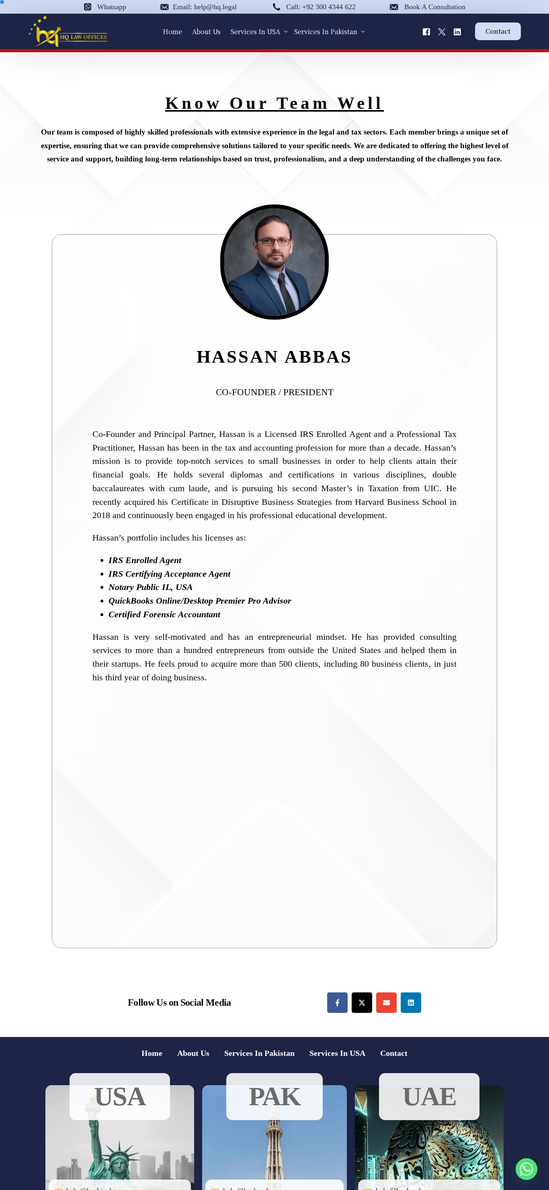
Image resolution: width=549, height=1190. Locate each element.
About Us (193, 1053)
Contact (394, 1053)
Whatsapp (111, 6)
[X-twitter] (362, 1002)
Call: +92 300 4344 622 (321, 6)
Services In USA (337, 1053)
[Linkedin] (411, 1002)
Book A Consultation (434, 6)
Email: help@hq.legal (205, 6)
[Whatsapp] (526, 1169)
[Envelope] (386, 1002)
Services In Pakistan (259, 1053)
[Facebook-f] (337, 1002)
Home (151, 1053)
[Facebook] (426, 31)
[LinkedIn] (457, 31)
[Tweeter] (442, 31)
